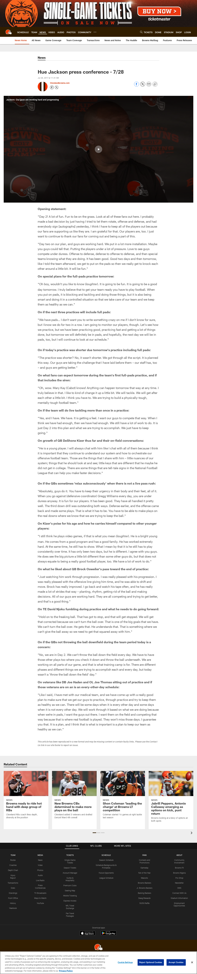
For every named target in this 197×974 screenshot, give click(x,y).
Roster (13, 860)
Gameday (144, 868)
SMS (179, 888)
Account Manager (70, 873)
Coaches (13, 865)
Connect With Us (179, 893)
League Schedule (106, 878)
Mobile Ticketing (70, 896)
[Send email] (148, 85)
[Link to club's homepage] (8, 32)
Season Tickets (70, 868)
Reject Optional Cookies (150, 962)
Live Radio (40, 880)
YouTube (40, 903)
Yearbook (13, 908)
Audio (40, 875)
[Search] (141, 32)
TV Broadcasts (40, 893)
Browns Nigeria (179, 873)
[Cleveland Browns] (98, 947)
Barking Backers (144, 893)
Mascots (144, 878)
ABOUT (179, 855)
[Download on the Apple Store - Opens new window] (87, 933)
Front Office (13, 898)
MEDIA (40, 855)
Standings (13, 893)
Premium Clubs (69, 885)
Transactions (13, 883)
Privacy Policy (66, 971)
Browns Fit (179, 868)
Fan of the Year (144, 873)
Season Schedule (106, 860)
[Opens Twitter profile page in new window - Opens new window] (56, 87)
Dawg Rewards (144, 898)
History (13, 903)
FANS (144, 855)
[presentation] (192, 833)
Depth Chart (13, 870)
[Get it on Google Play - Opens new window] (108, 934)
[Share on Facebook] (136, 85)
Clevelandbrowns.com (60, 83)
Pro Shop (179, 878)
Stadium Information (179, 898)
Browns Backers (144, 883)
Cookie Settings (125, 962)
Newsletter (179, 883)
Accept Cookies (176, 962)
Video (40, 865)
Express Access (70, 901)
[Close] (192, 962)
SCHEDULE (106, 855)
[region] (98, 962)
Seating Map (70, 890)
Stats (13, 888)
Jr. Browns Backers (144, 888)
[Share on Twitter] (142, 85)
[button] (98, 149)
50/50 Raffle (144, 903)
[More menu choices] (95, 32)
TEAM (13, 855)
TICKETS (70, 855)
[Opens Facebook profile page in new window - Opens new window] (52, 87)
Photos (40, 870)
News (40, 860)
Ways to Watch (40, 898)
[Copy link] (155, 84)
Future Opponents (106, 873)
